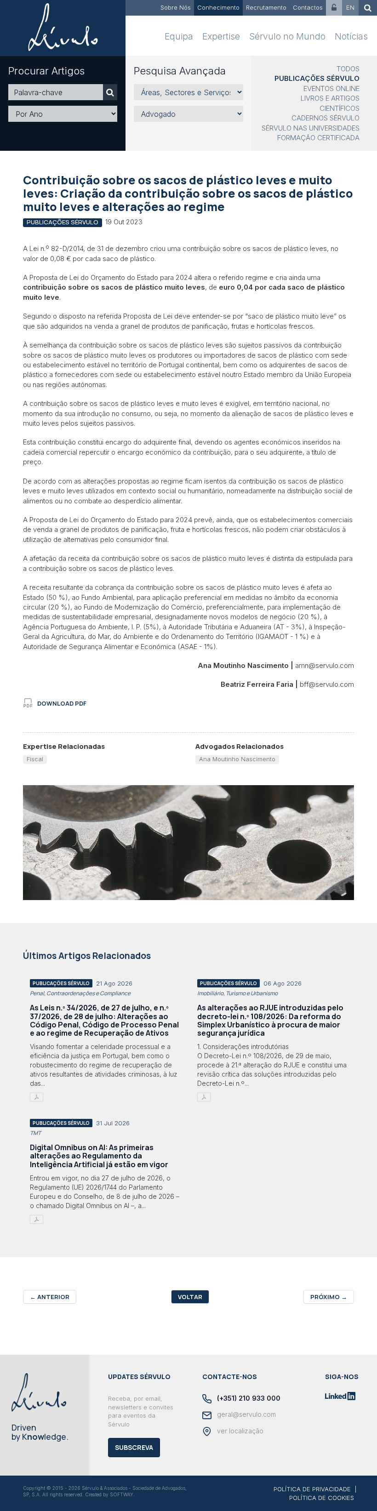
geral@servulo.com (245, 1414)
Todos (348, 68)
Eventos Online (331, 88)
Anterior (49, 1297)
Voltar (190, 1297)
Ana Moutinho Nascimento (237, 759)
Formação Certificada (318, 137)
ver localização (239, 1431)
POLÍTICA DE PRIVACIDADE (312, 1489)
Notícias (351, 36)
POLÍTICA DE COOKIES (321, 1497)
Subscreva (134, 1447)
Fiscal (35, 759)
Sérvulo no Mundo (287, 36)
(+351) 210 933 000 (247, 1398)
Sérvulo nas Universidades (311, 128)
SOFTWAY (121, 1494)
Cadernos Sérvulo (325, 118)
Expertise (221, 36)
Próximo (328, 1297)
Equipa (179, 36)
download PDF (61, 703)
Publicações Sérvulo (317, 78)
